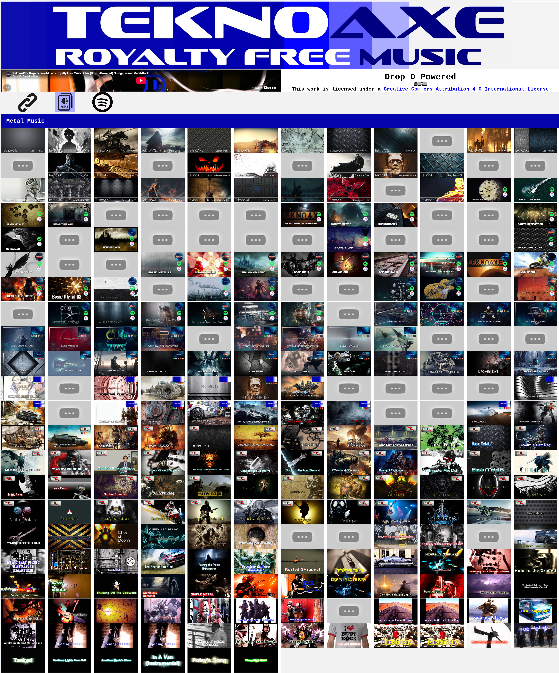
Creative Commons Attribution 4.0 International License (466, 89)
